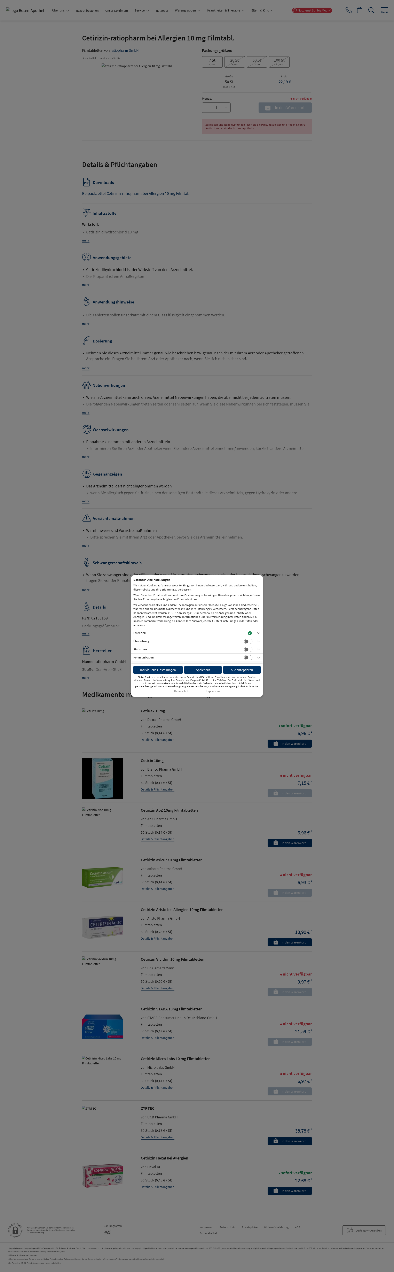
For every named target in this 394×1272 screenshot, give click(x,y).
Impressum (213, 691)
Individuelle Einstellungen (158, 670)
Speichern (203, 670)
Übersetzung (141, 641)
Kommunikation (143, 657)
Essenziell (139, 633)
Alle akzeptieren (242, 670)
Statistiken (140, 649)
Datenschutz (182, 691)
